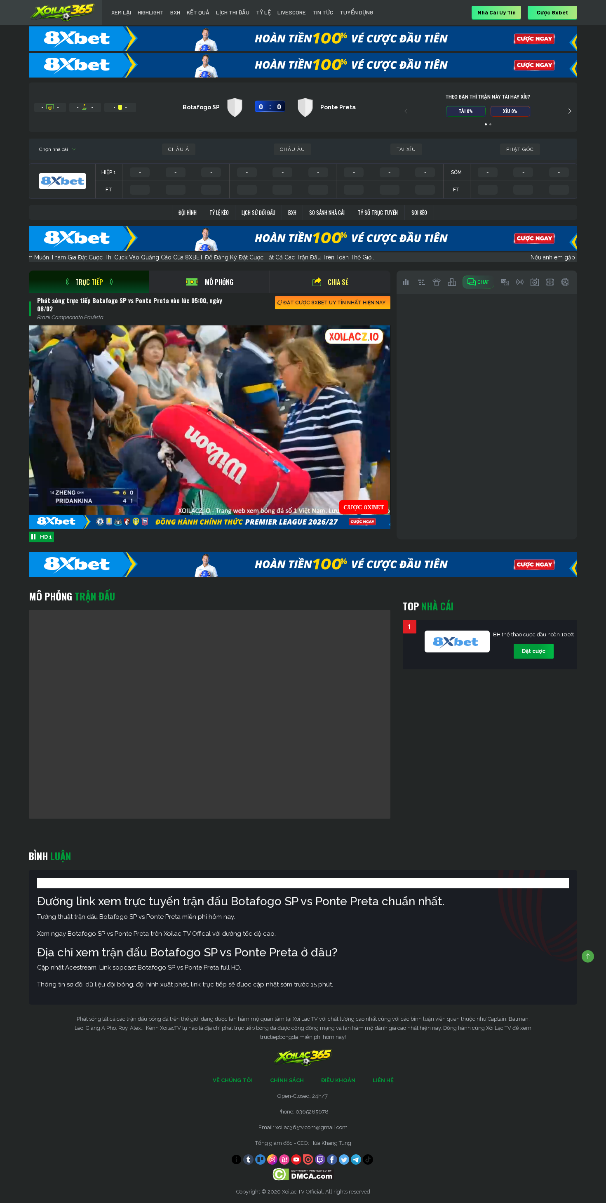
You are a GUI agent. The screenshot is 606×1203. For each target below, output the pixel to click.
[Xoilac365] (62, 12)
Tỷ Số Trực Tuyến (378, 212)
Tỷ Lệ (263, 12)
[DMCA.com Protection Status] (303, 1174)
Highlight (151, 12)
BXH (175, 12)
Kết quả (198, 12)
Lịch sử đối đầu (258, 212)
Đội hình (188, 212)
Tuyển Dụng (356, 12)
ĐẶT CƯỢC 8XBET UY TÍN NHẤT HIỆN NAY (334, 303)
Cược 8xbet (552, 12)
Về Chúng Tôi (233, 1080)
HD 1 (46, 537)
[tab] (89, 282)
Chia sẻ (338, 282)
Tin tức (322, 12)
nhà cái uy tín (496, 12)
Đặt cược (533, 651)
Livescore (291, 12)
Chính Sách (287, 1080)
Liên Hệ (383, 1080)
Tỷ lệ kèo (219, 212)
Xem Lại (121, 12)
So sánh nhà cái (327, 212)
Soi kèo (419, 212)
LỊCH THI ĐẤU (232, 12)
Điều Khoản (338, 1080)
